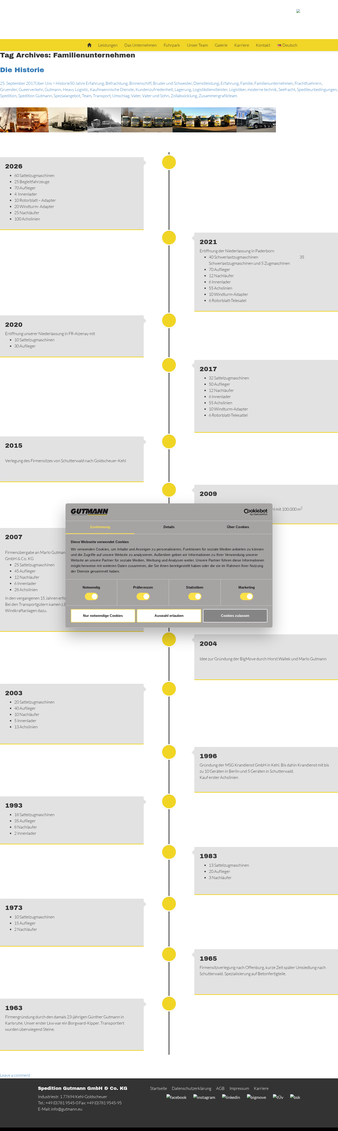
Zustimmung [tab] (100, 527)
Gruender (8, 89)
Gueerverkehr (31, 89)
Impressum (239, 1088)
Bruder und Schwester (172, 83)
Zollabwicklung (184, 95)
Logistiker (237, 89)
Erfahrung (230, 83)
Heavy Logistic (75, 89)
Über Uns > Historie (52, 83)
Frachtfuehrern (308, 83)
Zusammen (208, 95)
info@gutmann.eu (66, 1108)
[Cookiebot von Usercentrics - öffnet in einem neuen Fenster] (247, 512)
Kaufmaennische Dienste (112, 89)
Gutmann (53, 89)
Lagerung (183, 89)
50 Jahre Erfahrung (87, 83)
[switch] (143, 596)
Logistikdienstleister (210, 89)
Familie (246, 83)
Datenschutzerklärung (191, 1088)
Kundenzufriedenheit (154, 89)
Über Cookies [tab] (238, 527)
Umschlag (120, 95)
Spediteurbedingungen (317, 89)
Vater (135, 95)
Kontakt (263, 45)
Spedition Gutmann (35, 95)
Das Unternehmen (140, 45)
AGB (220, 1088)
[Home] (89, 45)
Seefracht (286, 89)
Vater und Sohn (155, 95)
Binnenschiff (140, 83)
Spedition (8, 95)
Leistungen (107, 45)
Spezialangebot (67, 95)
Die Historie (22, 70)
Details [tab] (169, 527)
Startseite (158, 1088)
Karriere (241, 45)
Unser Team (197, 45)
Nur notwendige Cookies (103, 616)
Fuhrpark (172, 45)
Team (86, 95)
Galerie (221, 45)
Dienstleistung (206, 83)
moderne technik (262, 89)
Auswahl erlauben (169, 616)
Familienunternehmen (273, 83)
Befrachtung (117, 83)
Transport (102, 95)
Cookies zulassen (235, 616)
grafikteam (227, 95)
